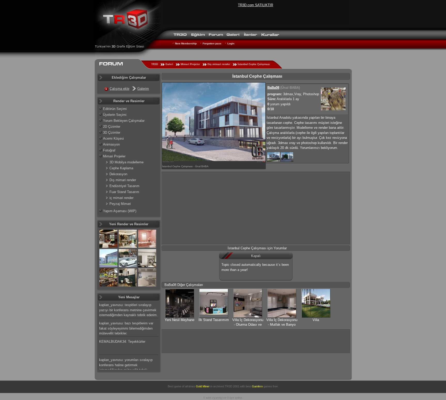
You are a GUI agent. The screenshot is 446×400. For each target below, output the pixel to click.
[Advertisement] (256, 208)
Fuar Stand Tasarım (124, 192)
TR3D (154, 64)
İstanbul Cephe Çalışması (254, 64)
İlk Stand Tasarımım (213, 320)
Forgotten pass (212, 43)
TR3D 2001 (232, 386)
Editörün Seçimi (115, 109)
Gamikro (257, 386)
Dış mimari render (219, 64)
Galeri (169, 64)
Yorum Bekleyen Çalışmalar (124, 121)
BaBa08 (273, 88)
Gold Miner (203, 386)
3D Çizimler (111, 132)
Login (230, 43)
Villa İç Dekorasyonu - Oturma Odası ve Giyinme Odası (247, 324)
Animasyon (111, 144)
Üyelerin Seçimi (114, 115)
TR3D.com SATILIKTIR (255, 5)
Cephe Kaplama (121, 168)
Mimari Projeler (190, 64)
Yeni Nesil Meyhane (179, 320)
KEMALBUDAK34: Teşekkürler (122, 341)
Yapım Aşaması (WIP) (119, 211)
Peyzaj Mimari (120, 204)
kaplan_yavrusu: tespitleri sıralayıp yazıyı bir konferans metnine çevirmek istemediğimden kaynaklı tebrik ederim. (128, 310)
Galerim (143, 89)
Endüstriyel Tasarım (124, 186)
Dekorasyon (118, 174)
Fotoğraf (109, 150)
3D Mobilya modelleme (126, 162)
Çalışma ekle (119, 89)
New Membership (186, 43)
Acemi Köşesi (113, 138)
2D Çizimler (111, 127)
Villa (316, 320)
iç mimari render (121, 198)
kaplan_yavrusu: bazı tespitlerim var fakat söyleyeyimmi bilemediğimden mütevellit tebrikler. (126, 328)
